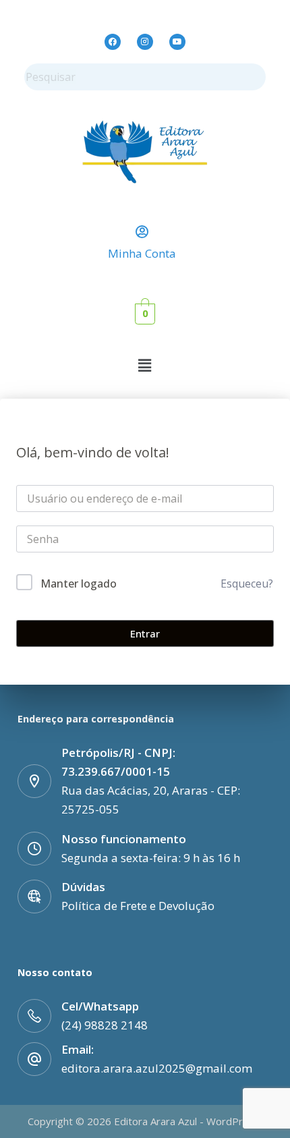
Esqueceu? (247, 583)
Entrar (145, 633)
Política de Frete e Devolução (137, 905)
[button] (145, 365)
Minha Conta (142, 253)
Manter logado (78, 583)
